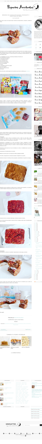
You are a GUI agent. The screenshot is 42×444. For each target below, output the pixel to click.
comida (27, 389)
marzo (36, 270)
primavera (29, 323)
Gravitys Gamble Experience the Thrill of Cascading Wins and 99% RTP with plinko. (37, 394)
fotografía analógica (25, 392)
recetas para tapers (18, 400)
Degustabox (28, 71)
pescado (26, 397)
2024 (35, 225)
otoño (16, 397)
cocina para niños (18, 389)
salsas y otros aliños (23, 400)
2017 (35, 276)
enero (36, 273)
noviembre (37, 232)
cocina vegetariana (23, 389)
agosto (36, 236)
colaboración (16, 323)
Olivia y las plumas (37, 249)
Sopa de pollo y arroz (38, 253)
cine (21, 385)
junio (36, 238)
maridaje (17, 396)
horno (22, 323)
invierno (26, 393)
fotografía (20, 392)
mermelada (26, 396)
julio (36, 237)
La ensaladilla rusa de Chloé (7, 387)
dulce (20, 323)
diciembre (37, 231)
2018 (35, 275)
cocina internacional (11, 323)
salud (27, 400)
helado (23, 393)
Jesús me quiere (37, 262)
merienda (23, 396)
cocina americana (7, 323)
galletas (17, 393)
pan (18, 397)
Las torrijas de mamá (38, 260)
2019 (35, 274)
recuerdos (17, 324)
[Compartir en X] (16, 321)
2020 (35, 230)
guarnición (20, 393)
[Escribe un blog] (15, 321)
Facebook (36, 45)
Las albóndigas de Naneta (7, 382)
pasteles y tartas (26, 323)
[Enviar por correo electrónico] (14, 321)
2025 (35, 224)
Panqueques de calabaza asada (5, 348)
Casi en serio (33, 393)
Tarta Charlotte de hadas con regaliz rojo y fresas (9, 404)
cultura (19, 323)
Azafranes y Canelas (34, 382)
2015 (35, 279)
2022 (35, 227)
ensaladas (17, 392)
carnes (16, 385)
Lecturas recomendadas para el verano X (8, 398)
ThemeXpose (23, 434)
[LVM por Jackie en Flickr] (37, 216)
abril (36, 241)
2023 (35, 226)
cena (19, 385)
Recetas (14, 324)
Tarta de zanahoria (26, 347)
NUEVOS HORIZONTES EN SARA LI (36, 392)
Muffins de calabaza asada (15, 348)
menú (19, 396)
